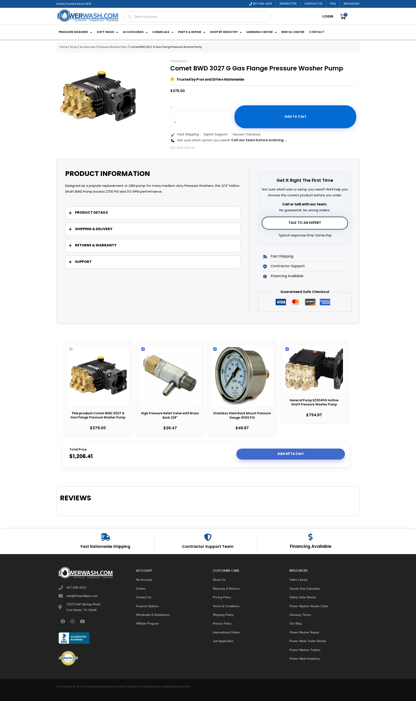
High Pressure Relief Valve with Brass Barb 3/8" (170, 415)
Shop (73, 47)
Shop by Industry (224, 32)
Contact (316, 32)
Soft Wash (105, 32)
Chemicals (160, 32)
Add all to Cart (291, 454)
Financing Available (310, 546)
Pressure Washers (73, 32)
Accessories (133, 32)
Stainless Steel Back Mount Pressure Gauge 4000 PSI (242, 415)
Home (63, 47)
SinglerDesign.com (176, 687)
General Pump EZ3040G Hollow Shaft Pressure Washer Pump (314, 402)
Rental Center (292, 32)
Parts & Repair (189, 32)
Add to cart (295, 117)
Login (327, 17)
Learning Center (259, 32)
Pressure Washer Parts (112, 47)
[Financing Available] (310, 537)
